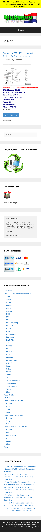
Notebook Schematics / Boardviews (17, 294)
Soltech (8, 121)
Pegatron (9, 357)
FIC (7, 320)
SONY (8, 372)
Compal (9, 311)
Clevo (8, 308)
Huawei (9, 404)
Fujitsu (8, 328)
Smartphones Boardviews (14, 401)
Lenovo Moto (11, 435)
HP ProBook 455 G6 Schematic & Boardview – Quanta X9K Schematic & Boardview (18, 476)
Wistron (9, 389)
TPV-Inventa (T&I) (13, 380)
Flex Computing (12, 323)
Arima (8, 300)
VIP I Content (11, 383)
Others (8, 354)
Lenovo (9, 433)
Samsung (9, 366)
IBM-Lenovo (11, 337)
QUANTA (9, 363)
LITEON (9, 352)
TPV (8, 378)
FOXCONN (10, 325)
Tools (6, 447)
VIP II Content (11, 386)
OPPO (8, 438)
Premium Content (13, 360)
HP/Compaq (11, 334)
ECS (7, 317)
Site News (8, 398)
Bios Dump (8, 291)
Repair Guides (9, 395)
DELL (8, 314)
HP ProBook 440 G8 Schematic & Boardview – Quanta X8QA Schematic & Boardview (19, 489)
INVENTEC (10, 340)
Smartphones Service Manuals (15, 427)
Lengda (9, 346)
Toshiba (9, 375)
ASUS (8, 302)
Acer (8, 297)
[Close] (39, 4)
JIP (7, 343)
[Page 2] (17, 85)
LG (7, 349)
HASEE (9, 331)
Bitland (9, 305)
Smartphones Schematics (13, 415)
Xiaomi (8, 392)
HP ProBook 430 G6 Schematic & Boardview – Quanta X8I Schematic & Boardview (18, 497)
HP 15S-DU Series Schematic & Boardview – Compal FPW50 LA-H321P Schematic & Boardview (20, 469)
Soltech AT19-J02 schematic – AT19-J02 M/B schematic (20, 55)
